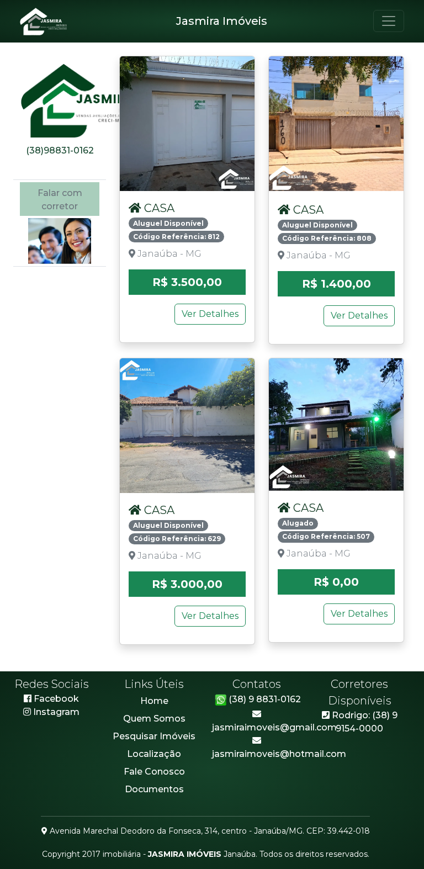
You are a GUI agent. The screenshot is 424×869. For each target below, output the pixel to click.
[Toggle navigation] (388, 21)
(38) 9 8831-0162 (265, 699)
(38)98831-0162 (60, 150)
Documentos (154, 789)
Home (154, 701)
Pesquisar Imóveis (154, 736)
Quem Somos (154, 718)
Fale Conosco (154, 771)
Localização (154, 754)
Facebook (55, 698)
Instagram (56, 712)
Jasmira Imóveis (221, 21)
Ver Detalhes (210, 314)
